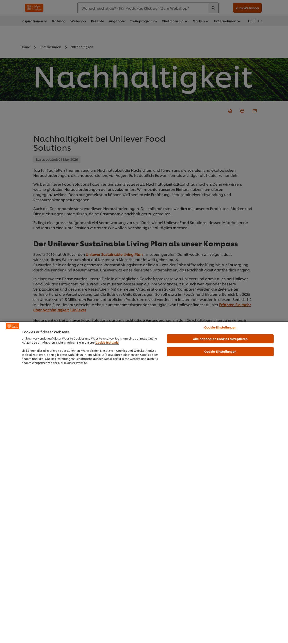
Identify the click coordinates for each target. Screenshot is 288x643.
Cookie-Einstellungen (220, 327)
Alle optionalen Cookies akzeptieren (220, 339)
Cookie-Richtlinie (107, 342)
